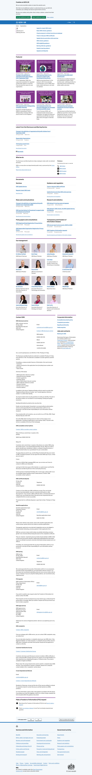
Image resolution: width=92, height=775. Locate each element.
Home (17, 25)
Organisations (23, 25)
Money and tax (40, 746)
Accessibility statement (36, 763)
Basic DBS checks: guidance (44, 30)
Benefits (18, 735)
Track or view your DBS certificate (46, 35)
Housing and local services (43, 743)
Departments (60, 735)
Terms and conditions (54, 763)
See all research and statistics (53, 214)
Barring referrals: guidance (44, 46)
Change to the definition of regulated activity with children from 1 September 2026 (24, 76)
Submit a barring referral (43, 48)
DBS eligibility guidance (43, 43)
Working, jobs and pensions (44, 754)
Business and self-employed (23, 740)
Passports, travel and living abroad (45, 749)
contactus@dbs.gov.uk (43, 558)
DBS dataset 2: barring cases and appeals (58, 203)
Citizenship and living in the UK (24, 746)
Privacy (21, 763)
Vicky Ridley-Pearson (37, 286)
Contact (45, 763)
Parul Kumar (34, 269)
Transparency (60, 749)
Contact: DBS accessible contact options (26, 429)
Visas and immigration (42, 752)
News (58, 737)
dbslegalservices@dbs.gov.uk (44, 612)
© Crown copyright (71, 771)
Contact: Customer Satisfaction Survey (26, 651)
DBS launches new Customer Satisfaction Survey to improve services (65, 107)
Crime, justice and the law (22, 749)
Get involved (60, 754)
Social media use (66, 348)
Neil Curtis (50, 305)
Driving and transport (21, 754)
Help (17, 763)
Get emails (20, 151)
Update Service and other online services (47, 38)
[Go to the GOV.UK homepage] (21, 22)
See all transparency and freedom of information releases (59, 235)
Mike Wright (65, 286)
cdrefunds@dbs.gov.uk (22, 677)
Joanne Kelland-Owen (21, 305)
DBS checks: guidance (43, 41)
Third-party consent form (22, 143)
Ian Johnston (19, 286)
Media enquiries (61, 327)
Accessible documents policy (65, 320)
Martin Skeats (50, 286)
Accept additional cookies (23, 17)
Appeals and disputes (42, 51)
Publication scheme (62, 340)
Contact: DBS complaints (22, 630)
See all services (19, 193)
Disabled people (20, 752)
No (40, 719)
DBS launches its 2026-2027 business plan (65, 75)
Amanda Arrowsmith (67, 254)
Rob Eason (19, 269)
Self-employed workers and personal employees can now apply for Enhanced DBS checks (46, 107)
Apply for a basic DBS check (44, 28)
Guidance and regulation (63, 740)
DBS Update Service (21, 186)
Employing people (41, 737)
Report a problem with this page (66, 719)
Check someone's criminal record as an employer (49, 33)
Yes (32, 719)
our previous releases (28, 708)
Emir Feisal (34, 254)
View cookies (50, 17)
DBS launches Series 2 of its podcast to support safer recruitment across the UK (44, 76)
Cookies (27, 763)
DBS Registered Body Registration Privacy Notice (29, 223)
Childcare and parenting (22, 743)
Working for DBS (61, 333)
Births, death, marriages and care (24, 737)
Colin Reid (49, 259)
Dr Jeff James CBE (67, 269)
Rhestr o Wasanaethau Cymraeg (24, 765)
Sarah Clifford (35, 305)
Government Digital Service (40, 765)
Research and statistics (63, 743)
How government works (63, 752)
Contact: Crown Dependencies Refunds (26, 680)
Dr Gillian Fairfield (21, 254)
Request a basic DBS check (23, 190)
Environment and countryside (44, 740)
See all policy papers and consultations (24, 234)
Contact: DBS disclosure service (45, 331)
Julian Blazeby (51, 254)
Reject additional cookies (38, 17)
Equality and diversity (63, 325)
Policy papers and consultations (65, 746)
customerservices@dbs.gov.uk (45, 327)
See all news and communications (23, 216)
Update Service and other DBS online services (59, 192)
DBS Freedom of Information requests (57, 230)
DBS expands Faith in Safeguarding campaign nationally (25, 106)
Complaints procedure (63, 322)
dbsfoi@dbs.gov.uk (42, 585)
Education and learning (42, 735)
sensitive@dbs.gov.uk (42, 512)
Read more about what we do (23, 170)
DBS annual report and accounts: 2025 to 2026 (59, 225)
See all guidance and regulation (53, 196)
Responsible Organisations (23, 138)
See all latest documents (21, 148)
